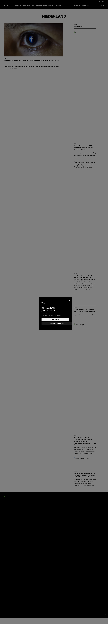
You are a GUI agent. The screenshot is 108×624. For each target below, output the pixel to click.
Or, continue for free (55, 328)
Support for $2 (56, 319)
